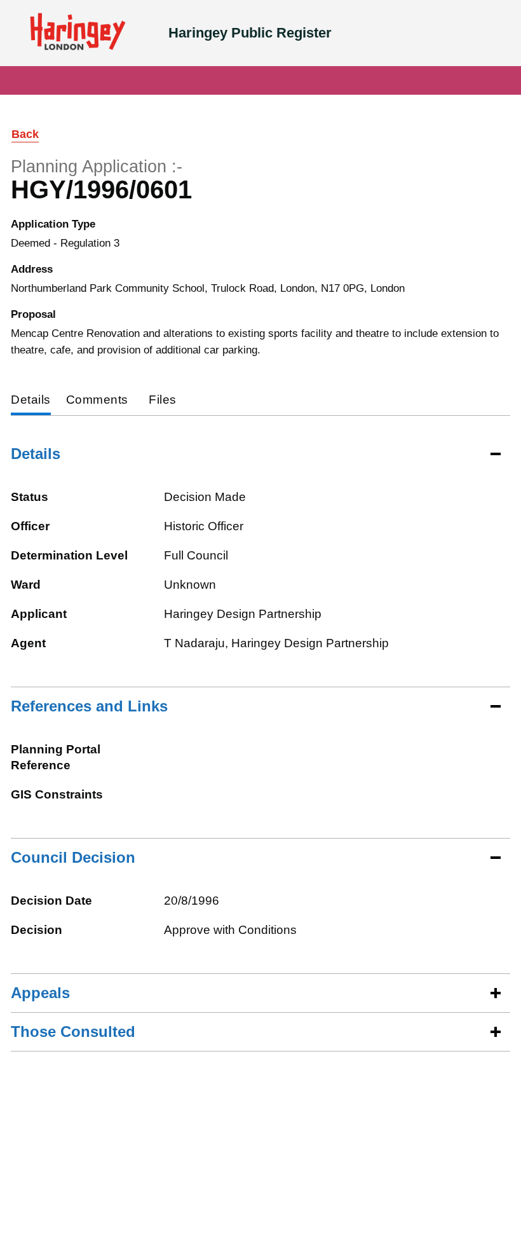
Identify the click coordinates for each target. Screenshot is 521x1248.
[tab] (31, 401)
